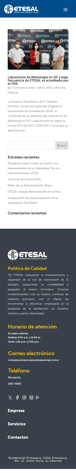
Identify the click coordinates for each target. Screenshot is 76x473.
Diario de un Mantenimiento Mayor (30, 185)
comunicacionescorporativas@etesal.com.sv (33, 360)
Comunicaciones (24, 87)
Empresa (16, 410)
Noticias (13, 92)
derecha (60, 87)
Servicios (17, 424)
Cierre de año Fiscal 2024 (24, 179)
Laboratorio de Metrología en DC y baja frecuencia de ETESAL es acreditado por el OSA (38, 80)
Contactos (18, 437)
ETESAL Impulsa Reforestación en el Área (34, 191)
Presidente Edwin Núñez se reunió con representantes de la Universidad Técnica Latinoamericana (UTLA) (34, 168)
